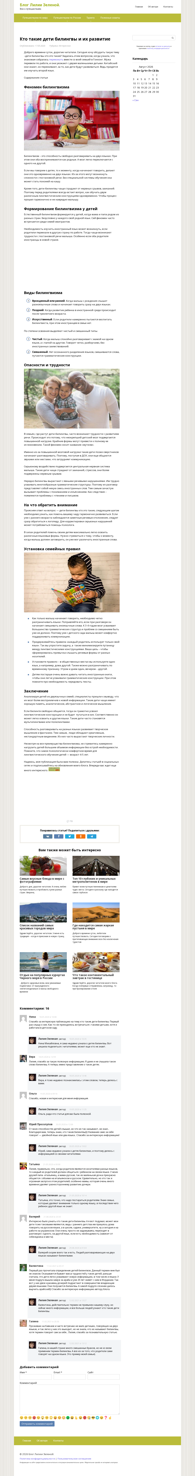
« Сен (135, 100)
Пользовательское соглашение (74, 1458)
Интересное (65, 45)
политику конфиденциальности (158, 48)
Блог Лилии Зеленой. (40, 5)
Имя (23, 1372)
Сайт (91, 1372)
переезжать (56, 59)
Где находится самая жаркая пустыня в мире (93, 926)
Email (58, 1372)
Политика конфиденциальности (37, 1458)
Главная (139, 6)
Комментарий (28, 1383)
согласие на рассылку (162, 46)
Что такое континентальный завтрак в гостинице (93, 976)
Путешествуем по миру (35, 17)
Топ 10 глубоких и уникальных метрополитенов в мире (94, 880)
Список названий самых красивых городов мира (37, 926)
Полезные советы (110, 17)
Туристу (91, 17)
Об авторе (153, 6)
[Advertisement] (72, 265)
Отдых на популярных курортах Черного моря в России (42, 976)
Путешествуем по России (67, 17)
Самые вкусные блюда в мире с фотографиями (42, 880)
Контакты (168, 6)
